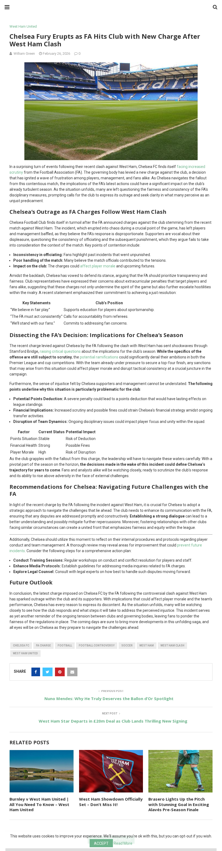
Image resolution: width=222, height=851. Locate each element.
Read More (123, 843)
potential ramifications (99, 357)
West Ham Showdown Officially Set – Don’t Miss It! (111, 801)
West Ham (146, 645)
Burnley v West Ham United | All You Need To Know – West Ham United (39, 804)
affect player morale (97, 266)
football (65, 645)
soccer (127, 645)
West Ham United (23, 26)
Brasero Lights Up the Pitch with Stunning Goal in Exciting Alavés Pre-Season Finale (178, 804)
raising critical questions (60, 351)
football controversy (97, 645)
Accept (101, 843)
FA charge (43, 645)
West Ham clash (172, 645)
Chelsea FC (21, 645)
